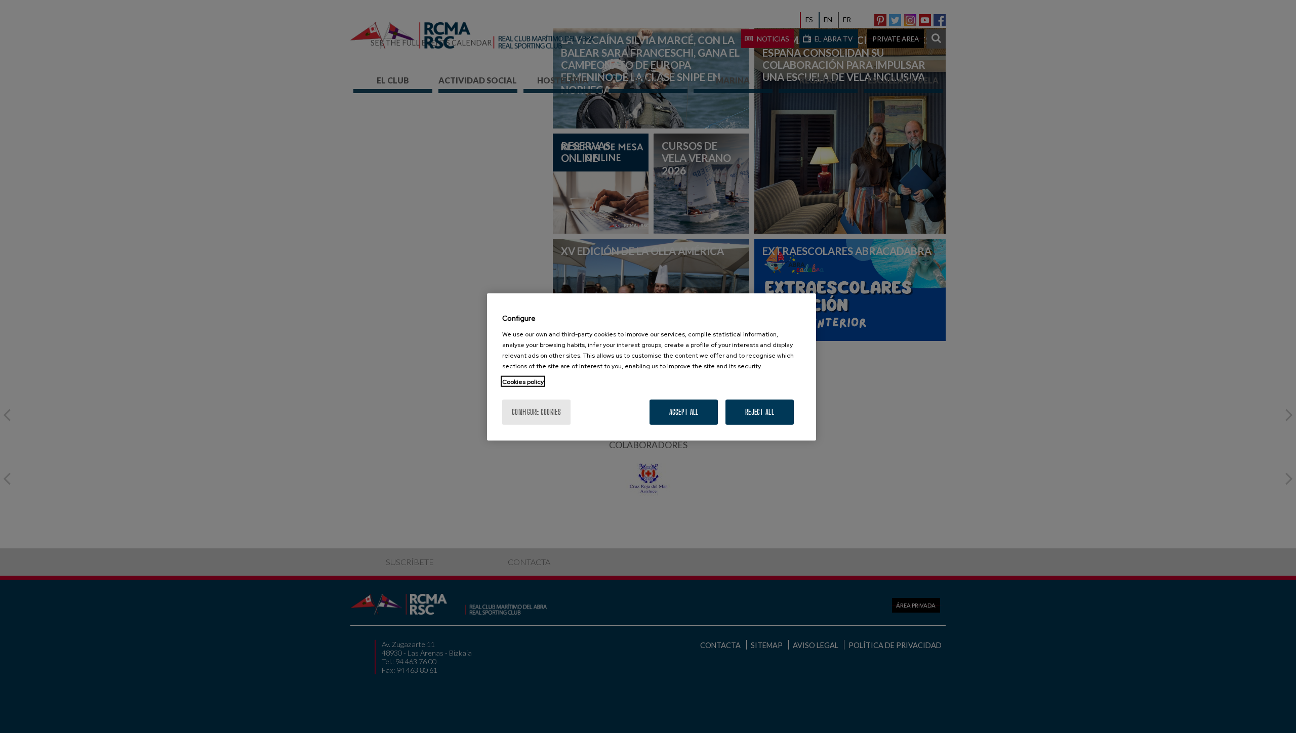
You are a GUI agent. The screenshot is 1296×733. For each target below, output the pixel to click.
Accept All (684, 411)
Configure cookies (536, 411)
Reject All (759, 411)
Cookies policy (523, 381)
